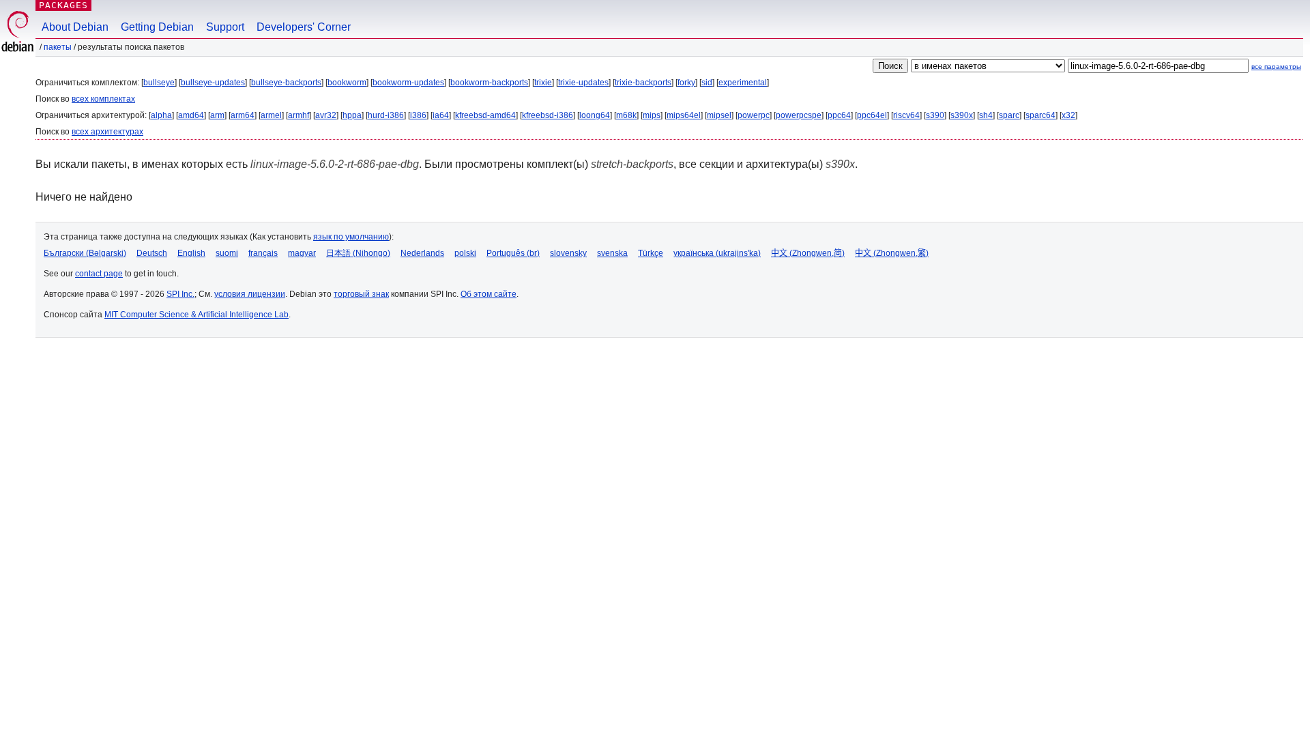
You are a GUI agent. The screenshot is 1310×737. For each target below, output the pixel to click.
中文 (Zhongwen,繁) (892, 253)
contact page (99, 273)
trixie (543, 82)
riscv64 (906, 115)
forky (686, 82)
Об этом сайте (488, 294)
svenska (612, 253)
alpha (161, 115)
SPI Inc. (180, 294)
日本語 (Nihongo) (358, 253)
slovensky (568, 253)
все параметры (1276, 66)
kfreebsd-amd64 (485, 115)
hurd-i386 (386, 115)
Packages (63, 5)
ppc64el (872, 115)
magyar (302, 253)
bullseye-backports (286, 82)
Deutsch (151, 253)
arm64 (242, 115)
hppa (352, 115)
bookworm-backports (489, 82)
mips (651, 115)
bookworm (347, 82)
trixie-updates (583, 82)
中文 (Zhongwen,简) (808, 253)
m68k (626, 115)
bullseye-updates (213, 82)
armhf (298, 115)
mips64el (684, 115)
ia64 (441, 115)
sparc (1009, 115)
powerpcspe (798, 115)
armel (271, 115)
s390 (935, 115)
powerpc (754, 115)
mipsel (719, 115)
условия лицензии (249, 294)
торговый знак (361, 294)
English (191, 253)
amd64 (191, 115)
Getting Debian (157, 27)
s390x (961, 115)
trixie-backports (643, 82)
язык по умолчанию (351, 237)
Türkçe (650, 253)
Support (225, 27)
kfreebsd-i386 (547, 115)
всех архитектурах (107, 131)
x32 (1068, 115)
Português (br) (513, 253)
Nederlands (422, 253)
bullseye (159, 82)
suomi (227, 253)
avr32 (325, 115)
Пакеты (58, 47)
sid (706, 82)
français (263, 253)
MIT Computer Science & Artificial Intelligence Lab (196, 314)
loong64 (594, 115)
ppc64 (839, 115)
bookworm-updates (408, 82)
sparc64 (1040, 115)
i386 (418, 115)
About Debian (75, 27)
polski (465, 253)
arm (217, 115)
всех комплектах (103, 99)
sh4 (986, 115)
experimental (742, 82)
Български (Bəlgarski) (85, 253)
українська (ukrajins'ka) (717, 253)
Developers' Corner (304, 27)
